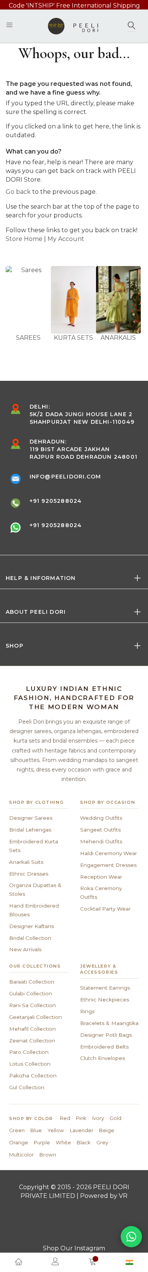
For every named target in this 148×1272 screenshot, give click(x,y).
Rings (87, 1011)
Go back (18, 191)
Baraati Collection (31, 982)
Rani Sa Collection (32, 1005)
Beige (106, 1130)
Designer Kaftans (31, 926)
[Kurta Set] (73, 300)
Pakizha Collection (33, 1075)
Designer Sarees (30, 818)
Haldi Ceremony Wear (108, 853)
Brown (47, 1155)
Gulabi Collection (30, 993)
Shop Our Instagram (74, 1248)
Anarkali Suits (26, 862)
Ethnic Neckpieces (104, 999)
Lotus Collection (29, 1064)
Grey (102, 1142)
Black (84, 1142)
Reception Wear (101, 877)
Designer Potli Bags (106, 1035)
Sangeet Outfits (100, 830)
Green (17, 1130)
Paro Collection (29, 1052)
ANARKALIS (118, 337)
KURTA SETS (73, 337)
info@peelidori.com (65, 476)
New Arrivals (25, 949)
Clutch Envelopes (102, 1058)
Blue (36, 1130)
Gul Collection (26, 1087)
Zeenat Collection (32, 1041)
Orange (18, 1142)
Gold (115, 1118)
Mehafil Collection (32, 1029)
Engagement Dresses (108, 865)
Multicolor (21, 1155)
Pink (81, 1118)
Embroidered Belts (104, 1047)
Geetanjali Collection (35, 1017)
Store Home (24, 238)
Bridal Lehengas (30, 830)
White (63, 1142)
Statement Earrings (105, 988)
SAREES (28, 337)
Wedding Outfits (101, 818)
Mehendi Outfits (101, 841)
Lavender (81, 1130)
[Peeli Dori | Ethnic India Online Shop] (74, 26)
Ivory (98, 1118)
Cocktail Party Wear (105, 909)
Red (65, 1118)
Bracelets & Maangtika (109, 1023)
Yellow (55, 1130)
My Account (65, 238)
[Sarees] (28, 300)
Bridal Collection (30, 938)
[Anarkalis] (118, 300)
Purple (42, 1142)
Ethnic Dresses (28, 874)
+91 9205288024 (56, 500)
